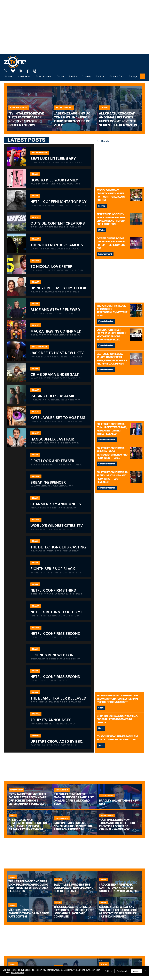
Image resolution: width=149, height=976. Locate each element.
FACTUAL (36, 260)
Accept (136, 971)
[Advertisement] (53, 6)
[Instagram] (20, 71)
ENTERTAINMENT (18, 107)
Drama (101, 230)
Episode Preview (105, 321)
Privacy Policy (17, 972)
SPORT (12, 815)
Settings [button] (108, 971)
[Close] (145, 971)
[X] (6, 71)
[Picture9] (35, 71)
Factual (101, 206)
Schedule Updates (106, 439)
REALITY (35, 217)
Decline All (122, 971)
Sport (100, 708)
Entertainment (105, 254)
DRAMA (104, 107)
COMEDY (35, 735)
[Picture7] (27, 71)
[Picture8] (13, 71)
